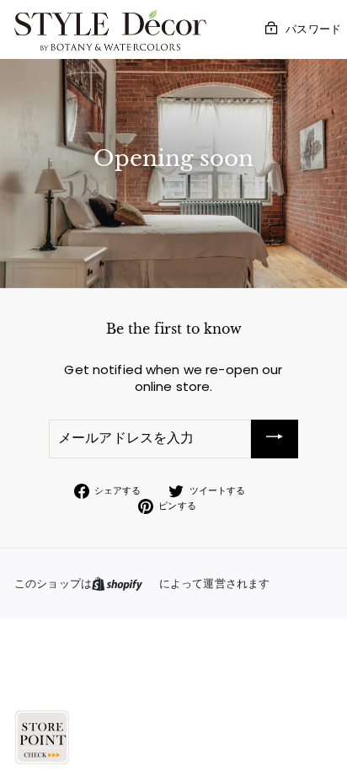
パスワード (313, 29)
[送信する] (274, 439)
